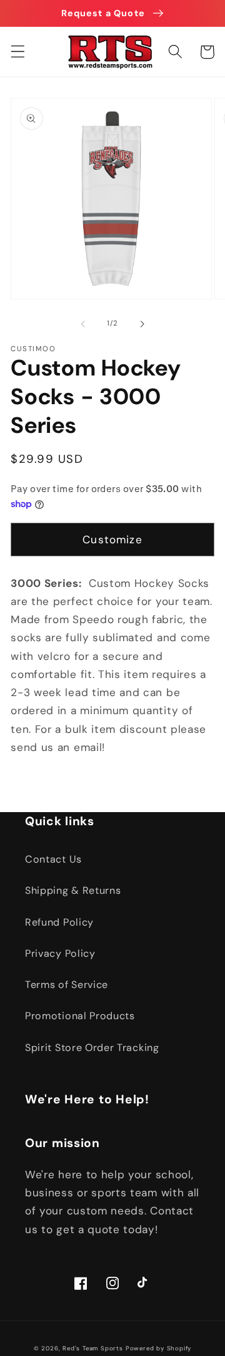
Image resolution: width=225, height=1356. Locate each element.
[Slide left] (83, 324)
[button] (18, 52)
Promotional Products (80, 1015)
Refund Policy (59, 922)
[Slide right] (142, 324)
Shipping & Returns (73, 890)
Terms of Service (66, 984)
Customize (112, 539)
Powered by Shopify (159, 1348)
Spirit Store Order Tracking (92, 1047)
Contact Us (53, 859)
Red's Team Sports (92, 1348)
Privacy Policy (60, 953)
